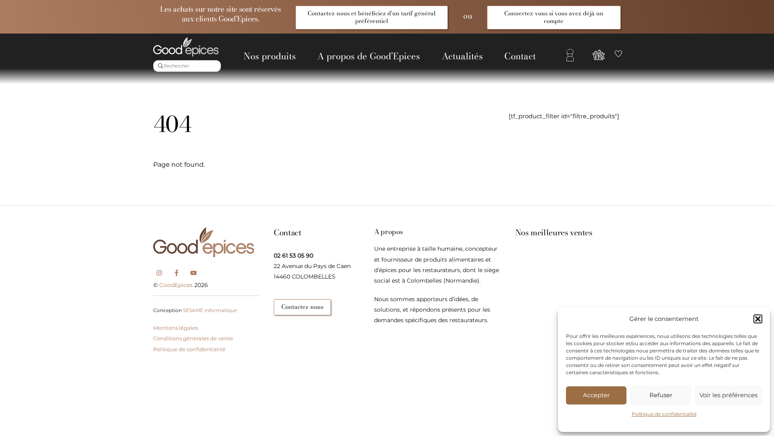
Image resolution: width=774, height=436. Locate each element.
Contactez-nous (302, 306)
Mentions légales (175, 328)
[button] (758, 319)
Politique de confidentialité (664, 414)
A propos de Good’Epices (368, 56)
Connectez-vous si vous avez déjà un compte (553, 17)
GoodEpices (176, 285)
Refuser (660, 395)
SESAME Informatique (210, 310)
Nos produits (269, 56)
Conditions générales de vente (193, 338)
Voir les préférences (728, 395)
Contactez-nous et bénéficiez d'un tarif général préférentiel (372, 17)
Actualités (462, 56)
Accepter (596, 395)
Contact (520, 56)
